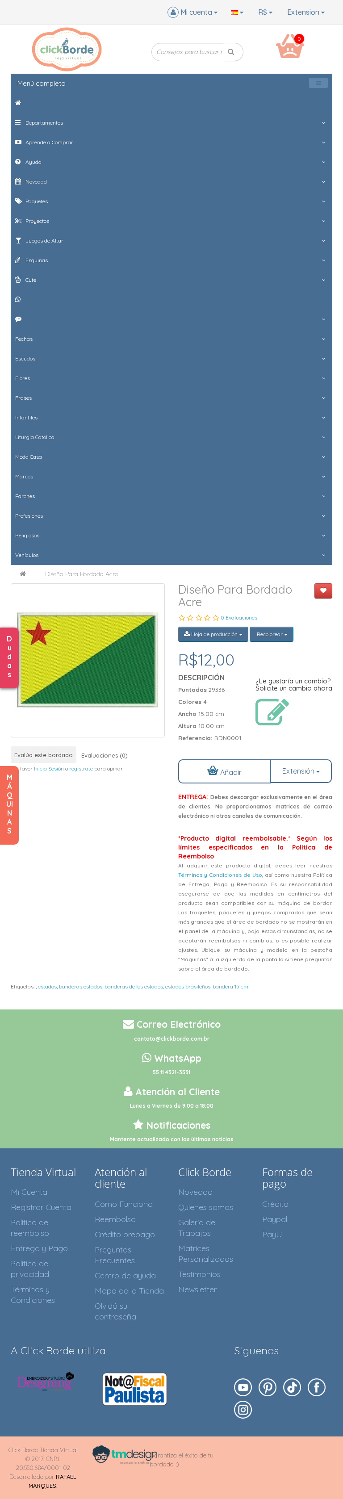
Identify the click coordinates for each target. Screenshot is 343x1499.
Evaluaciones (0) (104, 755)
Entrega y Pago (39, 1248)
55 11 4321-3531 (171, 1072)
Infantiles (26, 417)
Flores (22, 378)
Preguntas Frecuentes (115, 1254)
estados (47, 986)
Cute (30, 279)
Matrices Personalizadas (205, 1253)
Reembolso (115, 1219)
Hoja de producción (214, 634)
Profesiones (29, 515)
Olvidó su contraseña (115, 1311)
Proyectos (36, 221)
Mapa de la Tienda (129, 1290)
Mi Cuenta (29, 1192)
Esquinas (36, 260)
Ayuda (33, 162)
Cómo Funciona (124, 1204)
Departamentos (43, 122)
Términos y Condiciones (33, 1294)
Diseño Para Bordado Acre (81, 574)
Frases (23, 397)
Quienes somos (205, 1207)
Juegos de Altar (43, 240)
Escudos (25, 358)
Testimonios (199, 1274)
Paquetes (36, 201)
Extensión (299, 770)
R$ (263, 12)
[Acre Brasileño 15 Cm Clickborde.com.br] (88, 660)
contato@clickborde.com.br (171, 1038)
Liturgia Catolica (34, 437)
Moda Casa (28, 456)
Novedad (35, 181)
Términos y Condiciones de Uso (220, 874)
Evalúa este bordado (43, 754)
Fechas (24, 338)
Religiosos (27, 535)
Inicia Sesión (49, 768)
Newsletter (197, 1289)
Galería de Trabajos (196, 1227)
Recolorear (269, 634)
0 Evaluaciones (239, 617)
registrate (81, 768)
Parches (25, 496)
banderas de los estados (134, 986)
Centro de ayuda (125, 1275)
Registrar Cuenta (41, 1207)
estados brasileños (187, 986)
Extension (304, 12)
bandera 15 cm (230, 986)
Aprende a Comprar (48, 142)
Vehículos (26, 555)
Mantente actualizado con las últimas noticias (172, 1139)
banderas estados (80, 986)
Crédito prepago (125, 1234)
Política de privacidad (30, 1268)
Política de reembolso (30, 1227)
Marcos (24, 476)
